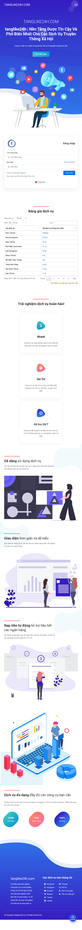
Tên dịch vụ (9, 228)
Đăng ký (23, 173)
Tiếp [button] (74, 278)
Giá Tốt (41, 379)
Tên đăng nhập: (12, 153)
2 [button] (53, 278)
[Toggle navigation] (76, 4)
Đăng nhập (69, 173)
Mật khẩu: (10, 162)
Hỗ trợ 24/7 (41, 424)
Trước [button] (42, 278)
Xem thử (31, 176)
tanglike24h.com (17, 5)
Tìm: (51, 223)
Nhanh (41, 336)
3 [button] (58, 278)
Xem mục (11, 223)
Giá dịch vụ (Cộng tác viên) (53, 228)
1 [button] (49, 278)
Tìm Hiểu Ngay (41, 54)
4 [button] (63, 278)
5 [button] (68, 278)
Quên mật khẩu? (69, 162)
